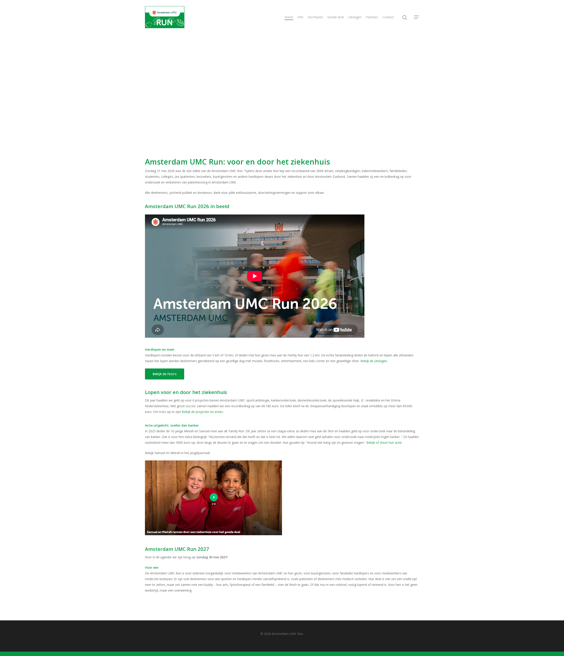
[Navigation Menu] (416, 17)
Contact (388, 17)
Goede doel (335, 17)
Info (300, 17)
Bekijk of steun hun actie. (384, 442)
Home (288, 17)
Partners (372, 17)
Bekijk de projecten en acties (202, 412)
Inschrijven (315, 17)
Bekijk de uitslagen (373, 361)
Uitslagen (355, 17)
